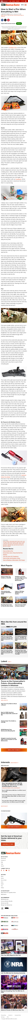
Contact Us (3, 860)
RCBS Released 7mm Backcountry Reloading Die (8, 730)
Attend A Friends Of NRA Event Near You (12, 1010)
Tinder (20, 543)
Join (10, 1)
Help (2, 864)
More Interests (14, 762)
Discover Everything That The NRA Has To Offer (12, 991)
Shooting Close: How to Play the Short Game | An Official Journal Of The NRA (21, 652)
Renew (13, 1)
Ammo (2, 878)
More (9, 661)
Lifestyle (3, 16)
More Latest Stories (17, 750)
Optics (2, 884)
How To (21, 545)
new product (17, 788)
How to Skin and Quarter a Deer (11, 558)
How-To (5, 15)
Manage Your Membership (6, 905)
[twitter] (5, 19)
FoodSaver (18, 179)
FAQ (2, 862)
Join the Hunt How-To (19, 15)
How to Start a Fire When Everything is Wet (12, 541)
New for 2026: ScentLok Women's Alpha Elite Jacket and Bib (9, 714)
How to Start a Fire (8, 551)
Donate (17, 1)
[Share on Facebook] (2, 19)
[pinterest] (8, 19)
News (2, 15)
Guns (2, 882)
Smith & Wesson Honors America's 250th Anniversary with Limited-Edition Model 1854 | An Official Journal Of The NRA (14, 796)
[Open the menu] (25, 4)
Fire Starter (15, 543)
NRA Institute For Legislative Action (8, 892)
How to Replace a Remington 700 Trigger (14, 560)
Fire (12, 545)
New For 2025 (5, 765)
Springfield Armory (6, 788)
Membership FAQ (4, 903)
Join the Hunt (10, 15)
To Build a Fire (13, 47)
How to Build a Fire (14, 542)
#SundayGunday (5, 811)
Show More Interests (17, 827)
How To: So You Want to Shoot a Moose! (9, 704)
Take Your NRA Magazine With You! (11, 955)
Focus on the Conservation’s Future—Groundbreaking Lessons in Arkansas (13, 683)
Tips (2, 886)
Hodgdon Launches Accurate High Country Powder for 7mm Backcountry (9, 739)
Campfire (9, 545)
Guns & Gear (3, 880)
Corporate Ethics (18, 1015)
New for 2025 (4, 806)
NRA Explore (3, 894)
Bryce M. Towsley (7, 546)
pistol (12, 788)
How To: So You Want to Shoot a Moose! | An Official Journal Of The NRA (7, 638)
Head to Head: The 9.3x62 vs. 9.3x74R (8, 721)
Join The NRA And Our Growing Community (13, 973)
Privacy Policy (3, 1015)
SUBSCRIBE (7, 844)
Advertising (3, 858)
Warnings (2, 1017)
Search (2, 866)
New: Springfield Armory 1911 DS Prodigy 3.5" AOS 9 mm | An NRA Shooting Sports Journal (12, 784)
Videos (2, 887)
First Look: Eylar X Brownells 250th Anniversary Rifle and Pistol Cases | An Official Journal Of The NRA (13, 801)
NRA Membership (4, 899)
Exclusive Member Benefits (6, 901)
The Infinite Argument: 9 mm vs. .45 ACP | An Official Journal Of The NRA (21, 638)
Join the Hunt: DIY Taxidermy (11, 556)
